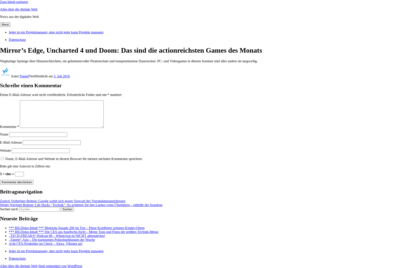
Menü (5, 24)
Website (5, 150)
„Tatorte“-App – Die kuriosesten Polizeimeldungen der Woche (52, 240)
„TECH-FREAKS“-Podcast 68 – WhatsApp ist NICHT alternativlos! (57, 236)
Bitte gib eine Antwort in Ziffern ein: (25, 166)
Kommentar (9, 127)
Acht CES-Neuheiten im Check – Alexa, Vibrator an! (45, 243)
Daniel (24, 76)
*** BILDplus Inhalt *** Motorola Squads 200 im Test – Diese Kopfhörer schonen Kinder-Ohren (77, 228)
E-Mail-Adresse (11, 142)
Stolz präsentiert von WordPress (60, 266)
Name (4, 134)
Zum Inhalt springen (14, 2)
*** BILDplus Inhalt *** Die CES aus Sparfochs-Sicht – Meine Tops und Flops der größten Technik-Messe (83, 232)
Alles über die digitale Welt (18, 9)
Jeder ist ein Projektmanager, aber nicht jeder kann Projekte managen (56, 32)
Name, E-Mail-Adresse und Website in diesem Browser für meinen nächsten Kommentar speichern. (74, 159)
